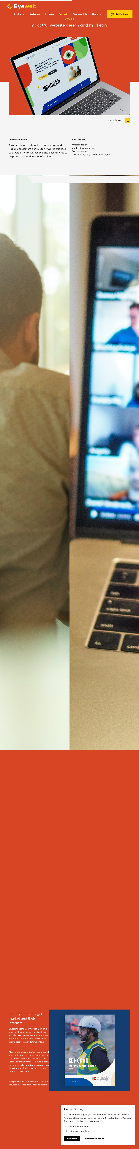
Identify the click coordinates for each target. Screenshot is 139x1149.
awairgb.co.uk (115, 120)
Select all (72, 1138)
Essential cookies (77, 1126)
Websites (35, 14)
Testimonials (80, 14)
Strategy (49, 14)
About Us (96, 14)
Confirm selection (94, 1138)
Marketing (19, 14)
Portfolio (63, 14)
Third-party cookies (78, 1131)
